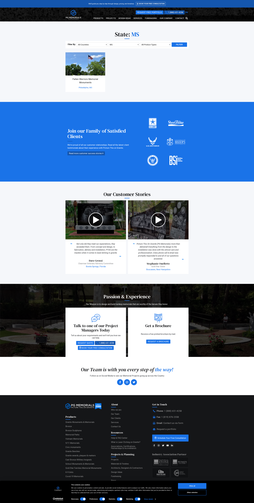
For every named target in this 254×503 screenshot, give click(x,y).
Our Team (115, 414)
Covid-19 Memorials (74, 476)
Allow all (192, 486)
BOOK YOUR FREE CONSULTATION (96, 348)
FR (186, 12)
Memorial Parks (72, 434)
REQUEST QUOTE (85, 343)
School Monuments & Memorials (79, 464)
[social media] (154, 445)
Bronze (68, 426)
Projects (111, 18)
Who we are (116, 410)
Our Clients (116, 418)
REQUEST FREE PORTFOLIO (149, 12)
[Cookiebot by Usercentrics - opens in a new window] (58, 499)
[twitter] (134, 382)
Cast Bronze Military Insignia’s (78, 460)
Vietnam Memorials (74, 439)
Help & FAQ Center (119, 438)
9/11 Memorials (72, 443)
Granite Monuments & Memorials (79, 422)
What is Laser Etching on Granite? (125, 442)
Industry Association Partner (169, 454)
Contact (179, 18)
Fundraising (151, 18)
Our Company (166, 18)
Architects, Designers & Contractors (127, 468)
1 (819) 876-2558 (168, 417)
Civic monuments (73, 447)
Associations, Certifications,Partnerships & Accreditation (123, 447)
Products (98, 18)
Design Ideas (124, 18)
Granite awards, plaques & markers (80, 455)
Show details (148, 499)
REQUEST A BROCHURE (158, 341)
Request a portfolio (166, 429)
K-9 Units (69, 472)
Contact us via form (170, 423)
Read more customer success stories (85, 153)
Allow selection (192, 492)
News (113, 480)
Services (137, 18)
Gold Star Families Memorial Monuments (83, 468)
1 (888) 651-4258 (175, 12)
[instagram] (127, 382)
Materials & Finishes (120, 464)
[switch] (102, 499)
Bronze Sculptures (73, 430)
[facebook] (120, 382)
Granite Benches (72, 451)
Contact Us (116, 426)
